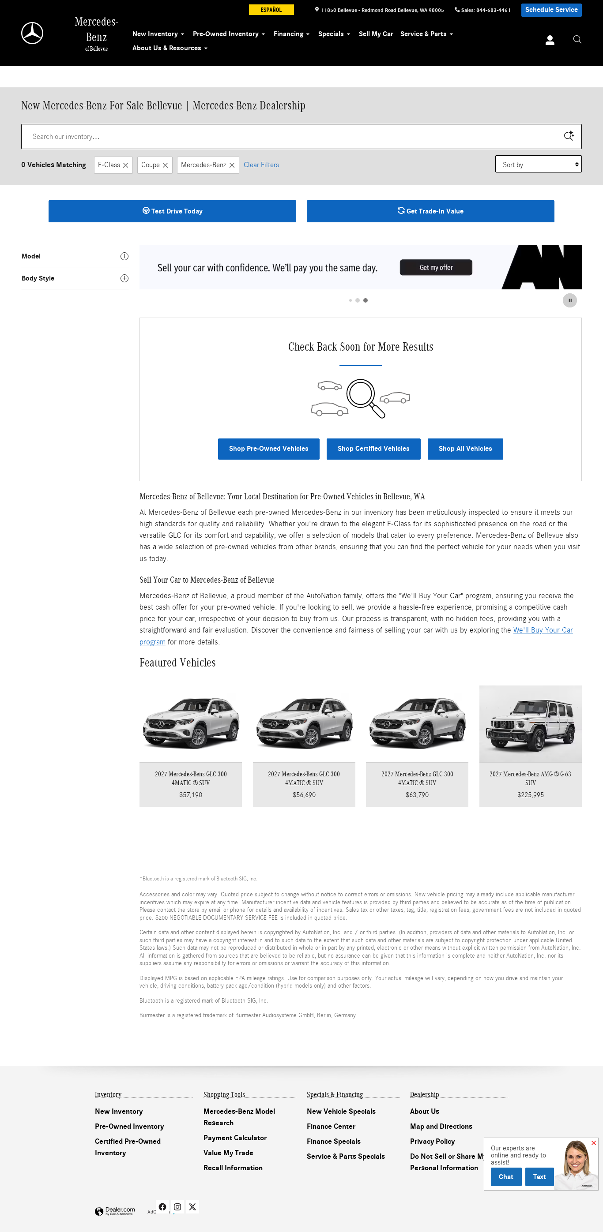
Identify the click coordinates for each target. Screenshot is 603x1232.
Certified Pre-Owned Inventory (128, 1147)
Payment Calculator (235, 1138)
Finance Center (331, 1126)
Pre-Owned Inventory (226, 34)
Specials (331, 34)
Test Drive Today (176, 211)
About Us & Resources (166, 48)
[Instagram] (177, 1206)
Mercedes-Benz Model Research (239, 1117)
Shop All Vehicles (465, 449)
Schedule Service (551, 10)
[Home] (33, 33)
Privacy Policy (432, 1141)
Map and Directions (441, 1126)
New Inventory (155, 34)
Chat (506, 1176)
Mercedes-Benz (203, 165)
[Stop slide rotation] (570, 300)
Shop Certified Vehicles (374, 449)
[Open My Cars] (547, 41)
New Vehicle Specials (341, 1111)
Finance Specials (334, 1141)
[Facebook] (162, 1206)
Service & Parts (423, 34)
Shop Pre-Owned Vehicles (269, 449)
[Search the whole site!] (577, 39)
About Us (424, 1111)
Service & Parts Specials (346, 1156)
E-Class (109, 165)
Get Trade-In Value (434, 211)
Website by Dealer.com (115, 1212)
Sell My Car (376, 34)
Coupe (150, 165)
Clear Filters (261, 165)
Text (539, 1176)
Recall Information (233, 1168)
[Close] (593, 1143)
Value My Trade (228, 1153)
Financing (288, 34)
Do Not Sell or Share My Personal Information (448, 1162)
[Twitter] (192, 1206)
